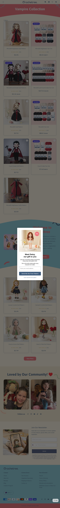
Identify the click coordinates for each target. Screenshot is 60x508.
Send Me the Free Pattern (30, 273)
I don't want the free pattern (30, 277)
